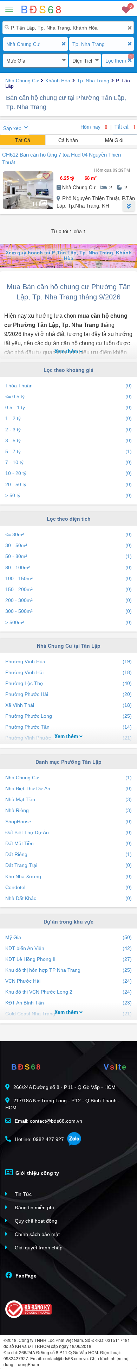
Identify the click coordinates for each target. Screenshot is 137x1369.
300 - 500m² (68, 611)
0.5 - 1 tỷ (68, 407)
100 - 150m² (68, 578)
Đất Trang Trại (68, 865)
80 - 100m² (68, 567)
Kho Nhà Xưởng (68, 876)
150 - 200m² (68, 589)
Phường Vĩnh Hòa (68, 661)
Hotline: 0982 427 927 (38, 1139)
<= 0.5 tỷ (68, 396)
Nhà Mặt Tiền (68, 799)
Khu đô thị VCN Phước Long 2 (68, 992)
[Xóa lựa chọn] (63, 43)
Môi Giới (114, 140)
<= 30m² (68, 534)
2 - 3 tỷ (68, 429)
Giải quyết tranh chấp (38, 1247)
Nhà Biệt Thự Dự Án (68, 788)
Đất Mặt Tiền (68, 843)
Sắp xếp (12, 128)
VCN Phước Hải (68, 981)
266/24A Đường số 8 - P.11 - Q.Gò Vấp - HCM (64, 1087)
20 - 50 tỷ (68, 484)
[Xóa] (129, 28)
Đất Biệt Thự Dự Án (68, 832)
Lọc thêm (115, 60)
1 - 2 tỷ (68, 418)
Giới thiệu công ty (36, 1173)
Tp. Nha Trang (88, 43)
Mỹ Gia (68, 937)
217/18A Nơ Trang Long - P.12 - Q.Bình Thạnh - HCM (62, 1104)
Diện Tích (82, 60)
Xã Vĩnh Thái (68, 705)
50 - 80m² (68, 556)
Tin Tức (22, 1194)
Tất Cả (22, 140)
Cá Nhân (68, 140)
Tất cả (125, 126)
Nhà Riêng (68, 810)
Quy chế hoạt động (35, 1221)
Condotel (68, 887)
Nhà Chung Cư (23, 43)
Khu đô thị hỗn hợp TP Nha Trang (68, 970)
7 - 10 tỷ (68, 462)
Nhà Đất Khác (68, 898)
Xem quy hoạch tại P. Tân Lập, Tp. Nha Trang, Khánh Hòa (69, 255)
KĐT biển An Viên (68, 948)
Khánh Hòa (57, 80)
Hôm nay (93, 126)
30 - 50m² (68, 545)
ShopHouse (68, 821)
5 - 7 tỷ (68, 451)
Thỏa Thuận (68, 385)
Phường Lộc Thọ (68, 683)
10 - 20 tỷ (68, 473)
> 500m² (68, 622)
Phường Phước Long (68, 716)
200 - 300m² (68, 600)
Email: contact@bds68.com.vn (47, 1121)
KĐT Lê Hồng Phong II (68, 959)
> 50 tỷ (68, 495)
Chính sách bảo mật (36, 1234)
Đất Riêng (68, 854)
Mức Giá (15, 60)
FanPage (25, 1276)
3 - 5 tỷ (68, 440)
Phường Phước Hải (68, 694)
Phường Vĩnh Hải (68, 672)
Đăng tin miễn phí (33, 1207)
